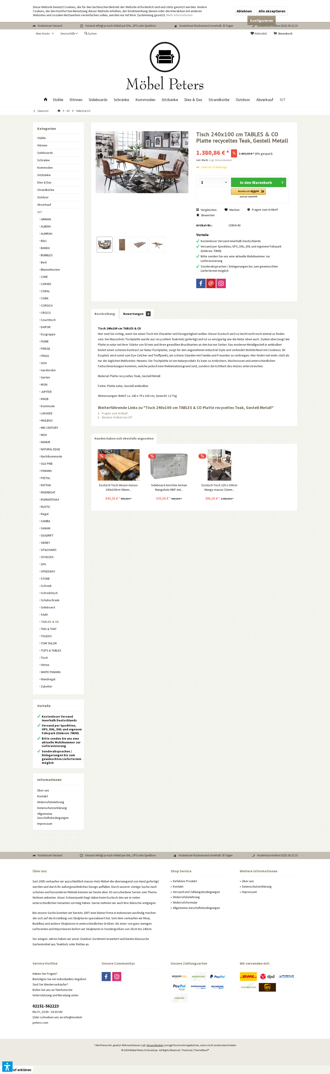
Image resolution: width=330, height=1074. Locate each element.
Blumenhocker (50, 269)
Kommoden (45, 168)
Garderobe (48, 370)
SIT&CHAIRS (48, 550)
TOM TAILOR (48, 643)
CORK (44, 298)
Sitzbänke (44, 175)
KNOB (44, 399)
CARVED (45, 284)
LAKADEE (46, 413)
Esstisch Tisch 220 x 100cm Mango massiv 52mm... (219, 487)
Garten (45, 377)
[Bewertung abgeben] (242, 146)
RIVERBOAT (47, 492)
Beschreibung (105, 314)
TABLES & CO (49, 622)
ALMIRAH (46, 234)
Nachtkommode (51, 456)
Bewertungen (136, 314)
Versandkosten (154, 1045)
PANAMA (46, 471)
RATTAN (45, 485)
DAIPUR (45, 327)
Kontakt (42, 796)
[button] (248, 193)
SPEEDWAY (47, 571)
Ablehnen (244, 11)
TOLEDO (46, 636)
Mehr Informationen (179, 15)
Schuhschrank (49, 600)
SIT (39, 212)
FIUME (44, 341)
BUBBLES (46, 255)
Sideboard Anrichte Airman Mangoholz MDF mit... (169, 487)
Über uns (43, 790)
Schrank (46, 586)
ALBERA (45, 226)
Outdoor (43, 197)
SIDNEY (45, 543)
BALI (43, 241)
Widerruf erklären (16, 1069)
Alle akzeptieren (272, 11)
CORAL (45, 291)
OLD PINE (46, 464)
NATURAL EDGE (50, 449)
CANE (44, 277)
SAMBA (45, 521)
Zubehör (46, 686)
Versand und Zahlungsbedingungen (196, 892)
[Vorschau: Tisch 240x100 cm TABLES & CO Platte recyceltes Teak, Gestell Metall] (104, 244)
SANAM (45, 528)
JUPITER (46, 392)
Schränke (43, 160)
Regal (44, 514)
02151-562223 (46, 1006)
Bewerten (208, 215)
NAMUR (45, 442)
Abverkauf (44, 205)
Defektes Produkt (185, 881)
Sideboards (45, 153)
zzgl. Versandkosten (220, 160)
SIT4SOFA (47, 557)
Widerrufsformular (185, 902)
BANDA (45, 248)
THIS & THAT (48, 629)
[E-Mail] (211, 283)
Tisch (44, 658)
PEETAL (45, 478)
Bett (43, 262)
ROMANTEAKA (49, 499)
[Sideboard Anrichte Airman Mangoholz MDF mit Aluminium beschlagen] (169, 465)
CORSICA (46, 305)
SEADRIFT (46, 535)
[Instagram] (221, 283)
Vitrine (44, 665)
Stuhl (44, 614)
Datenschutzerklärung (52, 808)
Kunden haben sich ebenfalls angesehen (124, 438)
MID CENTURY (49, 428)
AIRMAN (45, 219)
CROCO (45, 313)
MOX (43, 435)
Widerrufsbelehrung (50, 802)
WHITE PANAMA (50, 672)
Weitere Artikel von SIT (116, 417)
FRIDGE (45, 349)
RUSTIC (45, 507)
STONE (45, 579)
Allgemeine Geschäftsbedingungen (53, 816)
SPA (43, 564)
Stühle (41, 138)
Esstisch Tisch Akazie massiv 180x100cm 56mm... (118, 487)
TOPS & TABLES (50, 650)
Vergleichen (208, 210)
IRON (43, 384)
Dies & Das (44, 182)
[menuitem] (283, 33)
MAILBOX (46, 420)
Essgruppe (47, 334)
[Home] (46, 100)
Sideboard (47, 607)
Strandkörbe (45, 190)
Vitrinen (42, 145)
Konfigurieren (261, 20)
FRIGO (44, 356)
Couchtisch (48, 320)
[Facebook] (201, 283)
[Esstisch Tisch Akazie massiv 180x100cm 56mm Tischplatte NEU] (119, 465)
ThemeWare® (201, 1050)
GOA (43, 363)
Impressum (44, 824)
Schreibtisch (49, 593)
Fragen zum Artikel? (264, 210)
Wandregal (47, 679)
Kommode (47, 406)
